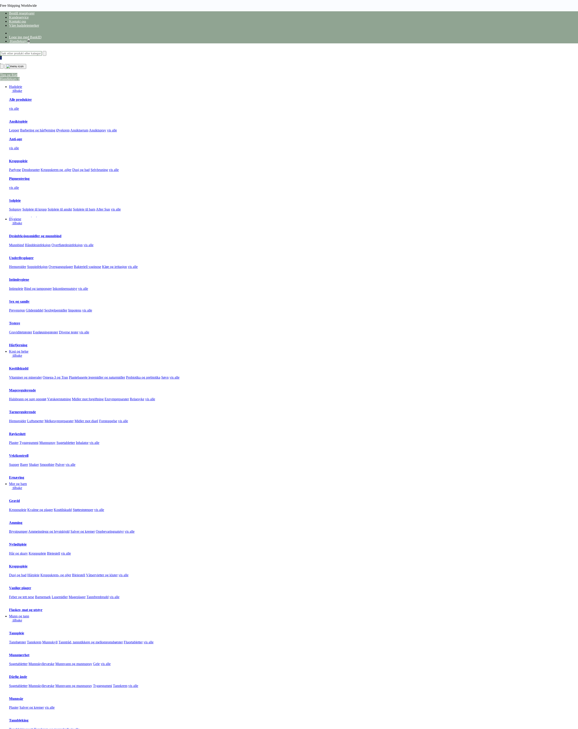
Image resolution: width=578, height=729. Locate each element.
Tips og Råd (8, 75)
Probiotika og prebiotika (143, 377)
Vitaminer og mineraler (25, 377)
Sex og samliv (19, 301)
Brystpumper (18, 531)
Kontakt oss (17, 21)
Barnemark (43, 597)
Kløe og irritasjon (114, 267)
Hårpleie (33, 575)
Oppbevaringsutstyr (110, 531)
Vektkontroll (18, 455)
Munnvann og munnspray (73, 664)
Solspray (15, 209)
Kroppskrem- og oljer (55, 575)
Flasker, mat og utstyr (25, 610)
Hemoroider (17, 267)
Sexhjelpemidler (55, 310)
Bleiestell (53, 553)
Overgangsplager (61, 267)
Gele (96, 664)
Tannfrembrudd (97, 597)
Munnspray (47, 443)
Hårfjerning (18, 345)
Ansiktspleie (18, 121)
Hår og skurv (18, 553)
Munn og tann (19, 616)
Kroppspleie (18, 161)
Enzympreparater (117, 399)
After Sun (103, 209)
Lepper (14, 130)
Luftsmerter (35, 421)
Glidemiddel (34, 310)
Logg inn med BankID (25, 37)
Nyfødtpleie (18, 544)
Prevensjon (17, 310)
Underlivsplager (21, 258)
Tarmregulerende (22, 412)
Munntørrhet (19, 655)
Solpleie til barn (84, 209)
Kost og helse (18, 351)
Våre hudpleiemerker (24, 25)
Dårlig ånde (18, 677)
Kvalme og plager (40, 510)
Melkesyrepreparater (59, 421)
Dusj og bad (81, 170)
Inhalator (82, 443)
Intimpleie (16, 289)
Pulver (60, 464)
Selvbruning (99, 170)
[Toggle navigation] (15, 66)
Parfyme (15, 170)
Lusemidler (60, 597)
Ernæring (16, 477)
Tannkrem (34, 642)
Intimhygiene (19, 279)
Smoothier (47, 464)
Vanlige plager (20, 588)
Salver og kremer (82, 531)
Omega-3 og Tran (55, 377)
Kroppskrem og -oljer (56, 170)
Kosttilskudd (18, 368)
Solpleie (15, 200)
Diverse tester (68, 332)
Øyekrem (63, 130)
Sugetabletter (65, 443)
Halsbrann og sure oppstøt (27, 399)
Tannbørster (17, 642)
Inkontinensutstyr (65, 289)
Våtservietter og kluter (102, 575)
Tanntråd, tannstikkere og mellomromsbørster (90, 642)
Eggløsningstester (45, 332)
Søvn (165, 377)
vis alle (14, 108)
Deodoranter (31, 170)
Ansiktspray (97, 130)
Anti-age (15, 139)
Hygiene (15, 219)
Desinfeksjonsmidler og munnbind (35, 236)
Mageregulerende (22, 390)
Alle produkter (20, 99)
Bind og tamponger (38, 289)
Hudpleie (15, 87)
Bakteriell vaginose (87, 267)
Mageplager (77, 597)
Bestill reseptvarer (22, 13)
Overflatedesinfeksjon (67, 245)
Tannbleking (18, 720)
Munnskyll (50, 642)
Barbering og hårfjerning (37, 130)
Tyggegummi (28, 443)
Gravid (14, 501)
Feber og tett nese (21, 597)
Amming (15, 523)
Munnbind (16, 245)
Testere (14, 323)
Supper (14, 464)
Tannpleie (16, 633)
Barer (24, 464)
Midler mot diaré (86, 421)
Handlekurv (19, 41)
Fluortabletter (133, 642)
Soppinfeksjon (37, 267)
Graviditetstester (20, 332)
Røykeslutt (17, 434)
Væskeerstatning (59, 399)
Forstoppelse (108, 421)
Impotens (74, 310)
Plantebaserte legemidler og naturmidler (97, 377)
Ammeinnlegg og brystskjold (49, 531)
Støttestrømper (83, 510)
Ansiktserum (79, 130)
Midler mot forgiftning (88, 399)
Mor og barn (18, 484)
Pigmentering (19, 178)
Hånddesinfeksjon (38, 245)
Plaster (14, 443)
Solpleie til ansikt (60, 209)
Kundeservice (19, 17)
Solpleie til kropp (34, 209)
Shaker (34, 464)
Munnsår (16, 699)
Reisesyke (137, 399)
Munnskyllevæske (41, 664)
